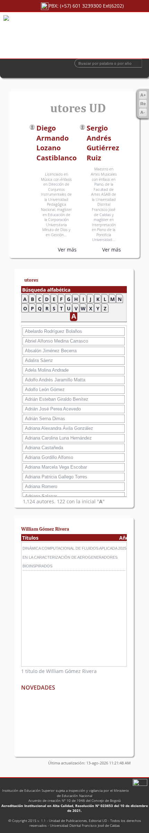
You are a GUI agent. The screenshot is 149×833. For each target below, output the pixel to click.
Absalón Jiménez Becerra (51, 350)
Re (143, 103)
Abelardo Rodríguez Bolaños (53, 331)
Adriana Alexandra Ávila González (59, 428)
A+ (143, 95)
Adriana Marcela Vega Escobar (56, 467)
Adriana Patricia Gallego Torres (56, 476)
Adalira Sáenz (39, 360)
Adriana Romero (41, 486)
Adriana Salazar (41, 496)
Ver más (67, 249)
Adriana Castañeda (44, 447)
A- (142, 112)
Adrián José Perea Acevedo (53, 408)
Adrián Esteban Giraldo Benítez (56, 399)
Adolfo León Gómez (45, 389)
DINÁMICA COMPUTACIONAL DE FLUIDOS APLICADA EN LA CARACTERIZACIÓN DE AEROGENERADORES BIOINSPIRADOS (70, 557)
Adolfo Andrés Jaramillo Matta (55, 379)
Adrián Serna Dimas (45, 418)
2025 (122, 548)
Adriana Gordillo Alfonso (49, 457)
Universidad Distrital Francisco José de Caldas (85, 825)
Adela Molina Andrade (47, 370)
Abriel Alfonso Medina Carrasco (56, 341)
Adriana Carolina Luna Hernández (58, 438)
